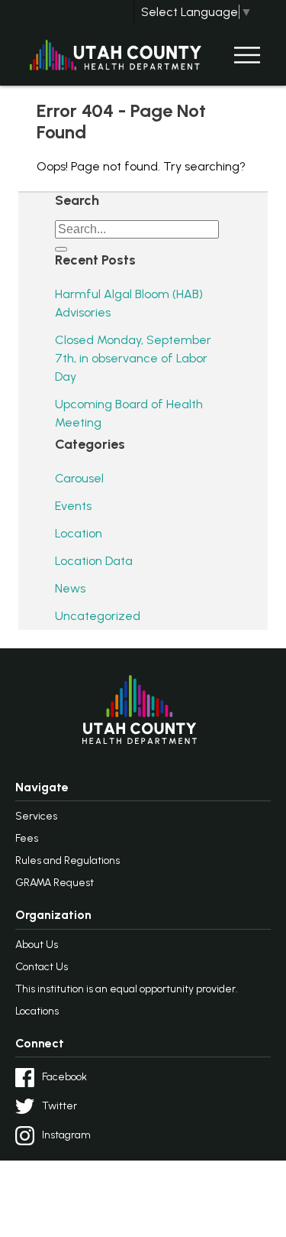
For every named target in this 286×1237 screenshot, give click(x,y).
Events (73, 505)
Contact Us (41, 966)
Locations (37, 1011)
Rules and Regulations (67, 860)
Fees (26, 838)
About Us (36, 944)
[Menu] (247, 55)
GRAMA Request (54, 882)
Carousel (79, 478)
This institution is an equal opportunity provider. (126, 988)
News (70, 588)
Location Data (94, 561)
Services (36, 816)
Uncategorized (97, 616)
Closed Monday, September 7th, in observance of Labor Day (133, 358)
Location (78, 533)
